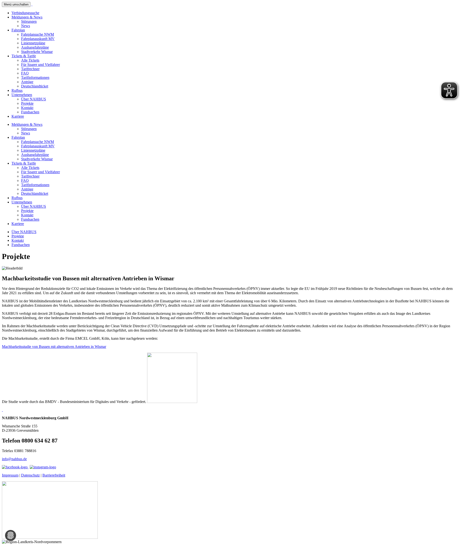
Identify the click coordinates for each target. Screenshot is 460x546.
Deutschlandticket (34, 86)
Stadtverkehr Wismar (37, 52)
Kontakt (27, 108)
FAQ (25, 73)
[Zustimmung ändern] (10, 535)
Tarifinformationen (35, 77)
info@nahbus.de (14, 459)
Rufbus (17, 90)
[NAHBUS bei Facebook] (15, 467)
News (25, 26)
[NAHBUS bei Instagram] (43, 467)
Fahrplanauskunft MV (38, 39)
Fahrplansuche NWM (37, 34)
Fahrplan (18, 30)
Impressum (10, 475)
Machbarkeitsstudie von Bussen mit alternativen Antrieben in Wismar (54, 347)
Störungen (29, 21)
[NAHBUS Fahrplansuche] (2, 410)
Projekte (27, 103)
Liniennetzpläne (33, 43)
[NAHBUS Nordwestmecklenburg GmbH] (31, 4)
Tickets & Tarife (24, 56)
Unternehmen (22, 95)
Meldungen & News (27, 17)
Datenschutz (30, 475)
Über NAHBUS (33, 99)
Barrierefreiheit (53, 475)
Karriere (18, 116)
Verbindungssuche (25, 13)
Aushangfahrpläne (35, 47)
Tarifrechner (30, 69)
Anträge (27, 82)
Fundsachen (30, 112)
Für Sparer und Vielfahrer (40, 65)
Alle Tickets (30, 60)
